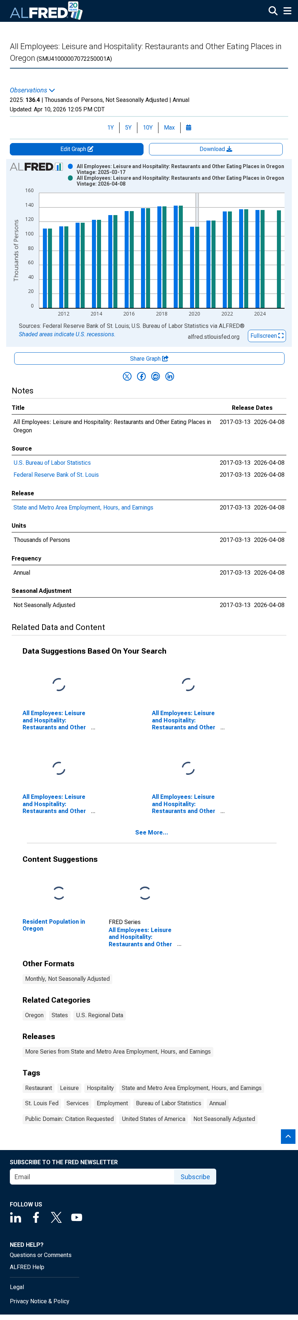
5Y (128, 127)
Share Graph (146, 358)
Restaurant (38, 1088)
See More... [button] (151, 832)
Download (213, 149)
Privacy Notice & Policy (39, 1301)
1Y (110, 127)
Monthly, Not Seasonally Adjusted (67, 978)
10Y (148, 127)
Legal (17, 1287)
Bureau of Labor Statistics (168, 1103)
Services (78, 1103)
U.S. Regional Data (99, 1015)
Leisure (69, 1088)
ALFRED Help (27, 1267)
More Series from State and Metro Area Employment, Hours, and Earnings (118, 1051)
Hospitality (100, 1088)
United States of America (153, 1118)
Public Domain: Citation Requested (69, 1118)
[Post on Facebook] (141, 376)
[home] (46, 11)
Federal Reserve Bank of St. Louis (56, 474)
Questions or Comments (41, 1255)
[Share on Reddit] (155, 376)
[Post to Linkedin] (169, 376)
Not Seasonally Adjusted (224, 1118)
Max (169, 127)
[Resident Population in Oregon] (59, 893)
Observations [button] (29, 90)
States (60, 1015)
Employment (112, 1103)
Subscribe (195, 1177)
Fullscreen (264, 335)
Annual (217, 1103)
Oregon (34, 1015)
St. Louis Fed (42, 1103)
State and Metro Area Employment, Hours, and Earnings (83, 507)
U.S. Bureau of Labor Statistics (52, 462)
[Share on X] (127, 376)
